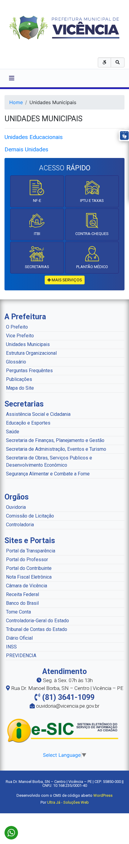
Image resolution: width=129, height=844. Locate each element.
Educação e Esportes (28, 423)
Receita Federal (22, 594)
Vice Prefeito (20, 336)
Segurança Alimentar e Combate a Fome (48, 474)
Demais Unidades (27, 149)
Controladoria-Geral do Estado (37, 620)
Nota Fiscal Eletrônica (29, 577)
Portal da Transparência (30, 551)
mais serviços (66, 279)
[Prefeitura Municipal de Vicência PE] (65, 27)
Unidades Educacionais (33, 137)
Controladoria (20, 524)
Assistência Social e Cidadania (38, 414)
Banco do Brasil (22, 603)
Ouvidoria (16, 507)
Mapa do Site (20, 388)
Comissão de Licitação (30, 516)
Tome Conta (18, 612)
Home (16, 102)
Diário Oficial (19, 638)
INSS (11, 647)
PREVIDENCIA (21, 655)
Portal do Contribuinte (29, 568)
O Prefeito (17, 327)
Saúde (12, 431)
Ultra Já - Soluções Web (68, 802)
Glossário (16, 362)
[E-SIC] (64, 730)
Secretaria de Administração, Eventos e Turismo (56, 449)
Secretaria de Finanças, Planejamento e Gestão (55, 440)
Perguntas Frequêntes (29, 370)
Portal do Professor (27, 559)
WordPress (102, 795)
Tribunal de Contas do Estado (36, 629)
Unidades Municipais (28, 344)
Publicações (19, 379)
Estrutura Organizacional (31, 353)
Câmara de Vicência (26, 586)
